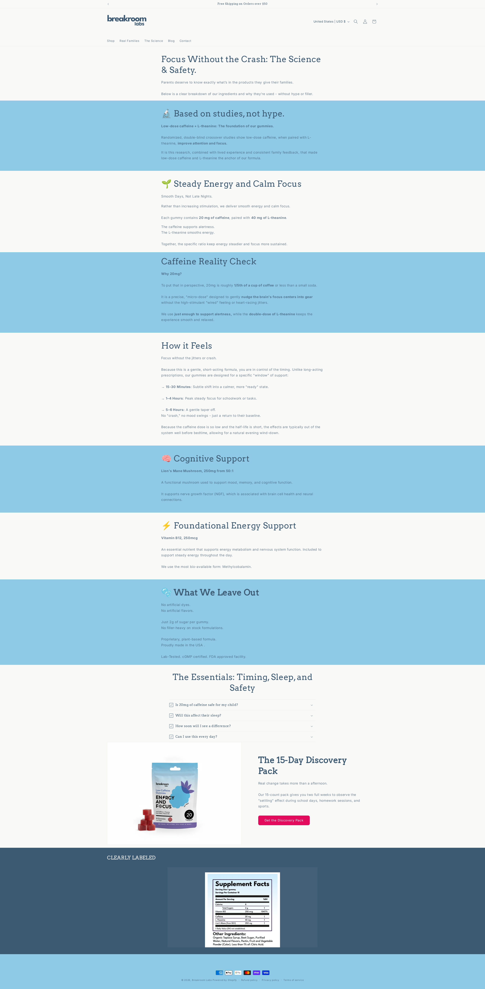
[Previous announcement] (108, 4)
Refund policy (249, 980)
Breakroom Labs (202, 980)
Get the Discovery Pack (284, 820)
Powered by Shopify (225, 980)
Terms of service (293, 980)
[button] (355, 21)
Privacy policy (270, 980)
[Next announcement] (377, 4)
